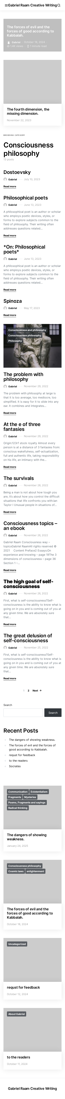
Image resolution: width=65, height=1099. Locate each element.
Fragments (14, 797)
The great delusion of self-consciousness (27, 638)
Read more (9, 186)
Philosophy (15, 340)
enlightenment (35, 871)
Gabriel (16, 42)
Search (7, 705)
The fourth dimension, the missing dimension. (28, 111)
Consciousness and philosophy (27, 329)
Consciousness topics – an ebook (30, 525)
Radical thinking (17, 807)
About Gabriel (16, 1013)
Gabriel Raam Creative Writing (32, 5)
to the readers (18, 760)
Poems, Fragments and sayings (26, 802)
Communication (18, 791)
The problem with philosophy (23, 376)
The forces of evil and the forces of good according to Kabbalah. (30, 31)
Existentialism (39, 791)
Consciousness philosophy (24, 335)
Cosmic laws (16, 871)
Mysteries (30, 797)
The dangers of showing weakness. (32, 739)
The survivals (18, 478)
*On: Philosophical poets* (24, 249)
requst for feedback (22, 755)
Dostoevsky (17, 172)
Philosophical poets (25, 198)
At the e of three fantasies (22, 426)
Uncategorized (17, 943)
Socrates (15, 766)
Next (35, 690)
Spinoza (12, 301)
